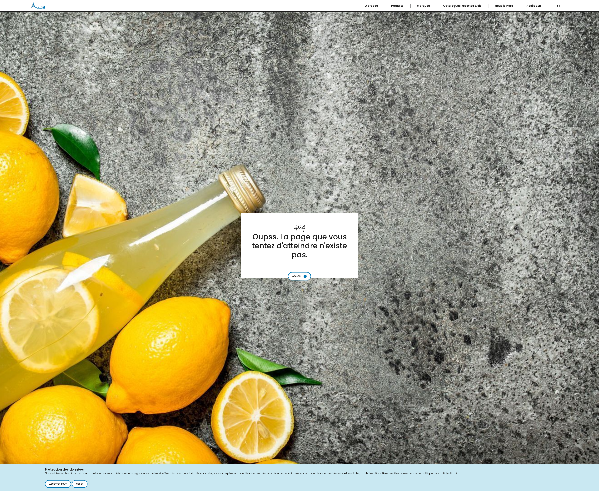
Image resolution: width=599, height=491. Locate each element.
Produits (397, 6)
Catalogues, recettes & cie (462, 6)
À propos (371, 6)
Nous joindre (504, 6)
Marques (423, 6)
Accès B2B (534, 6)
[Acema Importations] (38, 8)
